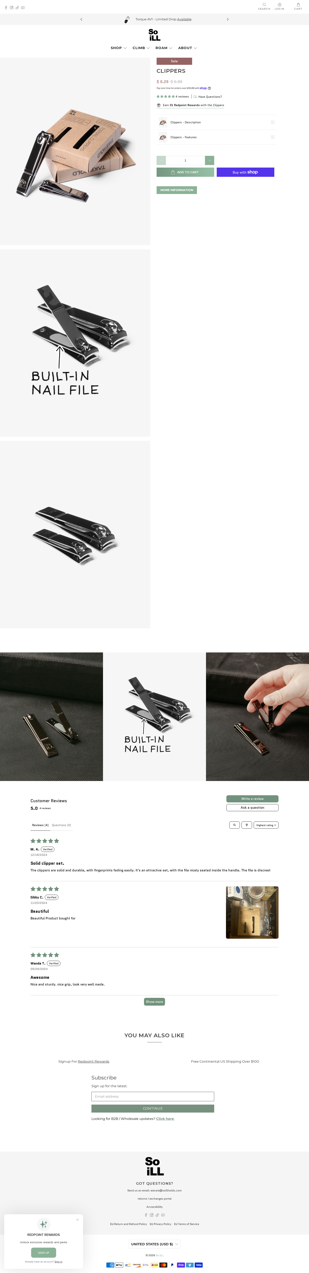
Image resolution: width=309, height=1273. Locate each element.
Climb (139, 48)
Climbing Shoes (252, 1061)
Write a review (252, 798)
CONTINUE (153, 1108)
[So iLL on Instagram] (13, 8)
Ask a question (252, 807)
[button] (166, 96)
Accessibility (155, 1207)
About (185, 48)
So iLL (159, 1255)
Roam (162, 48)
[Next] (227, 19)
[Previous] (81, 19)
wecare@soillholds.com (166, 1190)
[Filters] (247, 825)
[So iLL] (154, 35)
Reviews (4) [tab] (40, 825)
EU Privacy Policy (160, 1224)
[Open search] (234, 825)
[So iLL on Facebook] (7, 8)
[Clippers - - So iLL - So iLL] (75, 151)
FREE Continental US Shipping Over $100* (210, 19)
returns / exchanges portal (155, 1199)
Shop (116, 48)
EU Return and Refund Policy (128, 1224)
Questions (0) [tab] (61, 825)
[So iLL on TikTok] (18, 8)
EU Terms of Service (186, 1224)
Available (92, 19)
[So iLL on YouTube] (24, 8)
